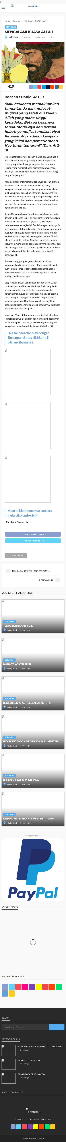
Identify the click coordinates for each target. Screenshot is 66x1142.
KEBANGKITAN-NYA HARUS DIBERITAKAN (28, 818)
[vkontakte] (5, 993)
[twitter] (11, 986)
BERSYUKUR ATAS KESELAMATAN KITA (26, 702)
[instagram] (32, 986)
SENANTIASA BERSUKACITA (31, 1074)
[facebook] (5, 986)
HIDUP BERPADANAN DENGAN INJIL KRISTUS (30, 741)
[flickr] (25, 986)
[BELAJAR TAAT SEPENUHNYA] (33, 771)
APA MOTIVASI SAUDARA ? (30, 1060)
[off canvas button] (3, 8)
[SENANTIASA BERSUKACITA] (9, 1078)
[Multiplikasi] (33, 1111)
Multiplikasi (13, 37)
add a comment (17, 556)
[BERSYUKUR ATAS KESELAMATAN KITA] (33, 693)
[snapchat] (38, 986)
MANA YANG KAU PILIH (17, 664)
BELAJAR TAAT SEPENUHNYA (21, 780)
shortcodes (46, 1119)
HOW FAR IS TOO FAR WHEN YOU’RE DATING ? (40, 1046)
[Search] (61, 5)
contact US (34, 1119)
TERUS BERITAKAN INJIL (18, 625)
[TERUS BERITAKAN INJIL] (33, 616)
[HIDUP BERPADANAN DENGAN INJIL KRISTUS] (33, 732)
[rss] (11, 993)
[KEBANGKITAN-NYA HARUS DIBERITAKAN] (33, 809)
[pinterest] (18, 986)
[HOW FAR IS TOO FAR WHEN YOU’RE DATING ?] (9, 1050)
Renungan (11, 27)
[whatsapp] (59, 986)
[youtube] (45, 986)
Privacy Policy (21, 1119)
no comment (40, 37)
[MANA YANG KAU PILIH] (33, 655)
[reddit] (52, 986)
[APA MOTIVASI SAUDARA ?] (9, 1064)
